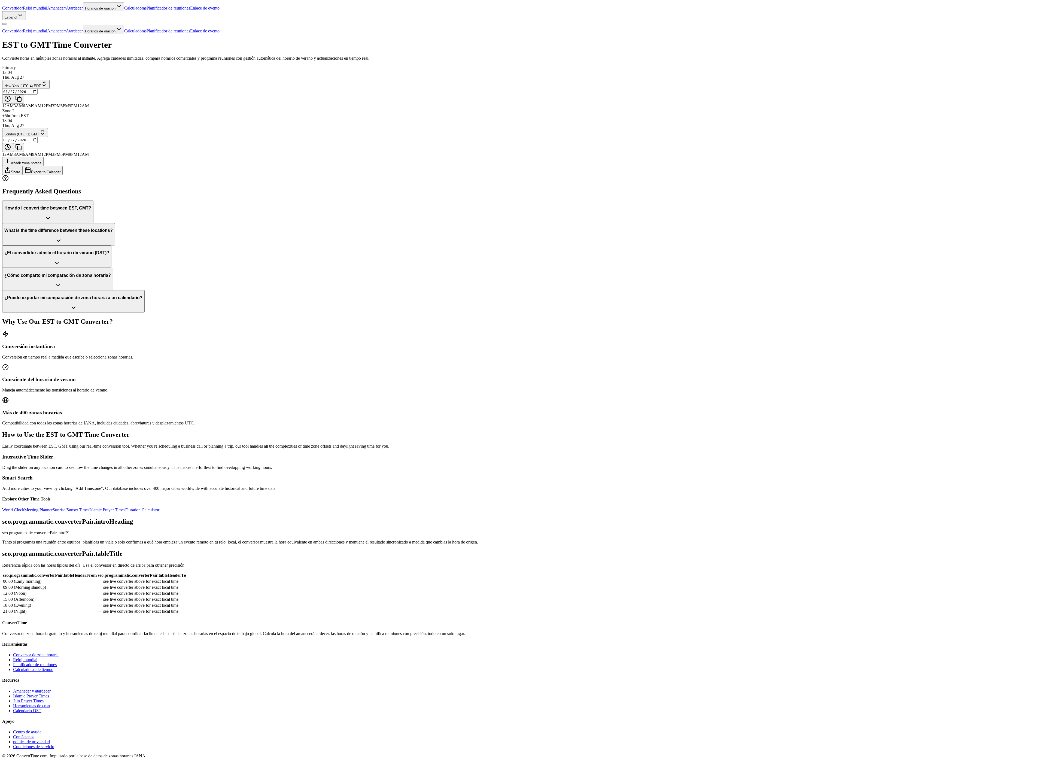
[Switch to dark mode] (4, 24)
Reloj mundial (35, 8)
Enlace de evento (205, 8)
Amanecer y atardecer (32, 691)
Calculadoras (135, 8)
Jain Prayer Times (28, 701)
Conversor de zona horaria (36, 654)
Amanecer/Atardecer (65, 8)
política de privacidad (31, 741)
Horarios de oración (100, 8)
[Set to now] (7, 99)
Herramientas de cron (31, 705)
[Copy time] (18, 99)
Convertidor (12, 8)
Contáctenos (23, 736)
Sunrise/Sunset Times (71, 510)
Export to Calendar (45, 172)
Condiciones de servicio (33, 746)
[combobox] (14, 15)
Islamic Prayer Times (107, 510)
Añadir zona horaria (26, 163)
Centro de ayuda (27, 732)
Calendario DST (27, 710)
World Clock (13, 510)
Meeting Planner (38, 510)
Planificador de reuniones (168, 8)
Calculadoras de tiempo (33, 669)
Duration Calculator (142, 510)
